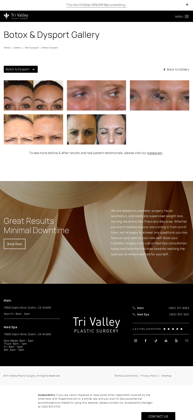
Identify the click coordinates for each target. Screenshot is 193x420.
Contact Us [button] (158, 416)
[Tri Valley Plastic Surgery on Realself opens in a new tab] (186, 340)
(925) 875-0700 (50, 406)
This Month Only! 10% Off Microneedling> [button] (96, 5)
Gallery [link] (17, 47)
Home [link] (7, 47)
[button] (187, 16)
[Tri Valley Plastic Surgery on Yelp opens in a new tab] (176, 340)
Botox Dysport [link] (50, 47)
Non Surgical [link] (32, 47)
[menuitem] (135, 340)
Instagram (154, 153)
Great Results (36, 225)
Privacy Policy (149, 375)
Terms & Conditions (126, 375)
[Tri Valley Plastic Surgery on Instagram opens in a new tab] (135, 340)
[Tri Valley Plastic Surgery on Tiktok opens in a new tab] (156, 340)
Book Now (14, 244)
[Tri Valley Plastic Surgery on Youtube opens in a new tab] (166, 340)
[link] (178, 308)
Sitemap (167, 375)
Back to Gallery (177, 69)
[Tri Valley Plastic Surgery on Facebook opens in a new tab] (146, 340)
